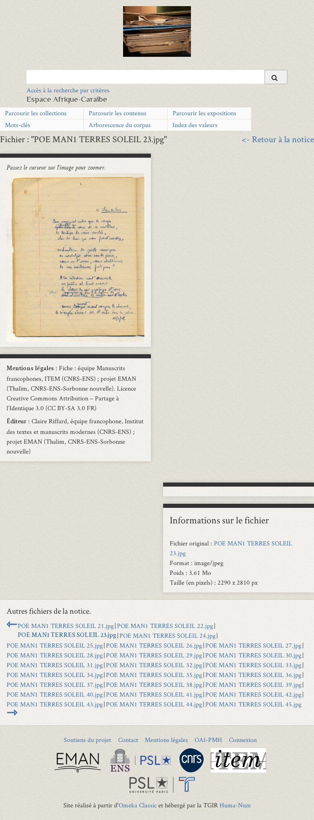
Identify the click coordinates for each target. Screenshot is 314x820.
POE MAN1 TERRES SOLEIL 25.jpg (55, 645)
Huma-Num (235, 805)
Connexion (243, 739)
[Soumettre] (276, 77)
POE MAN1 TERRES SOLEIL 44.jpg (154, 704)
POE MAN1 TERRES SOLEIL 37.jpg (55, 684)
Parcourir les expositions (204, 113)
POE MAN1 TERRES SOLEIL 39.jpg (253, 684)
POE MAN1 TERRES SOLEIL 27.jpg (253, 645)
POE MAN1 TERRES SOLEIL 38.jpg (154, 684)
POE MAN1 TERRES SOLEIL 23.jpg (67, 635)
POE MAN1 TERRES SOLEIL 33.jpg (253, 665)
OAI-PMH (208, 739)
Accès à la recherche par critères (68, 90)
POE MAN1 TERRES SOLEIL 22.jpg (165, 625)
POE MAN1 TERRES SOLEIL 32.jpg (154, 665)
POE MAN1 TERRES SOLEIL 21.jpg (66, 625)
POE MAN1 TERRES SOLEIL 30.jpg (253, 655)
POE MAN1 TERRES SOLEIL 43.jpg (55, 704)
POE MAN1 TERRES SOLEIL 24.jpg (167, 635)
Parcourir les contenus (117, 113)
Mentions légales (166, 739)
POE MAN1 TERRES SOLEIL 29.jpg (154, 655)
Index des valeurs (195, 125)
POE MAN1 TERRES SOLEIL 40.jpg (55, 694)
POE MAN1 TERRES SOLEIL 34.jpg (55, 674)
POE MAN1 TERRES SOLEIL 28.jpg (55, 655)
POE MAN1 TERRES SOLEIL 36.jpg (253, 674)
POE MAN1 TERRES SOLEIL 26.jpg (154, 645)
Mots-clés (17, 125)
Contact (128, 739)
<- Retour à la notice (278, 139)
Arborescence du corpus (120, 125)
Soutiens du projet (87, 739)
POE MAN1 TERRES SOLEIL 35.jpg (154, 674)
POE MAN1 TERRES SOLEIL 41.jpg (154, 694)
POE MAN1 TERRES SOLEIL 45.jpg (253, 704)
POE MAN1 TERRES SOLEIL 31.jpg (55, 665)
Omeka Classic (138, 805)
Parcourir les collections (36, 113)
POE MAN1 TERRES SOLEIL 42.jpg (253, 694)
